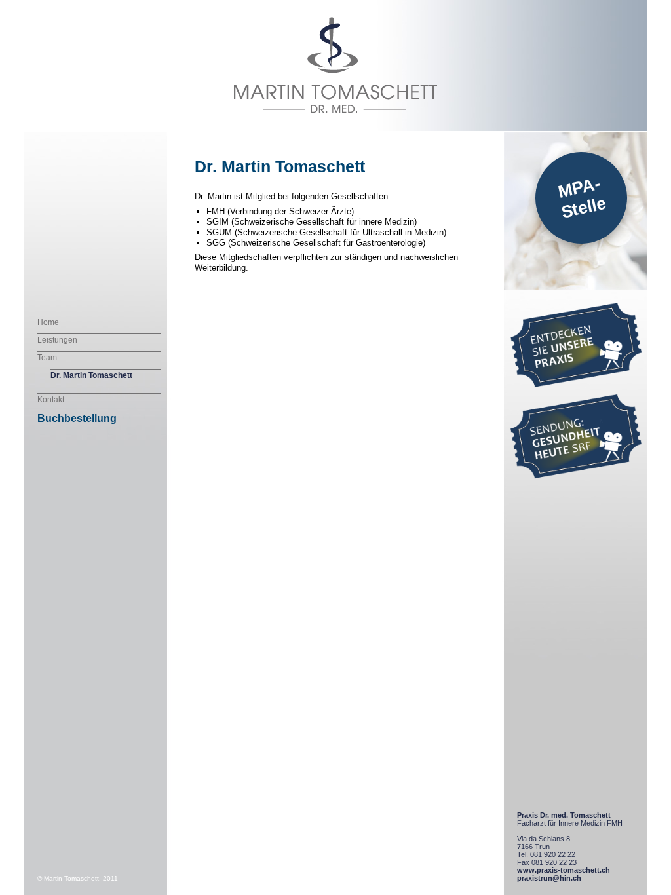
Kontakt (50, 399)
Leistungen (57, 340)
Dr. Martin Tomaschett (91, 375)
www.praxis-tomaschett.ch (563, 870)
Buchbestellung (77, 418)
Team (47, 357)
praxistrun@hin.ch (549, 878)
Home (48, 322)
